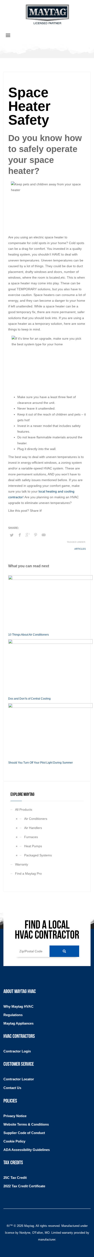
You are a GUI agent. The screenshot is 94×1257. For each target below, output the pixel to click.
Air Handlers (33, 828)
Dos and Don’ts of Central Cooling (29, 698)
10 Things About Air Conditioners (28, 634)
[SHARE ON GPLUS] (27, 535)
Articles (80, 549)
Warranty (21, 864)
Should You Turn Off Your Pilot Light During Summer (40, 762)
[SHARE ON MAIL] (43, 535)
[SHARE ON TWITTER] (11, 535)
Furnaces (31, 837)
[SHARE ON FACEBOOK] (19, 535)
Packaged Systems (38, 855)
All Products (23, 809)
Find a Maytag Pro (28, 873)
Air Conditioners (35, 818)
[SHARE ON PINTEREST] (35, 535)
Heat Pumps (33, 846)
